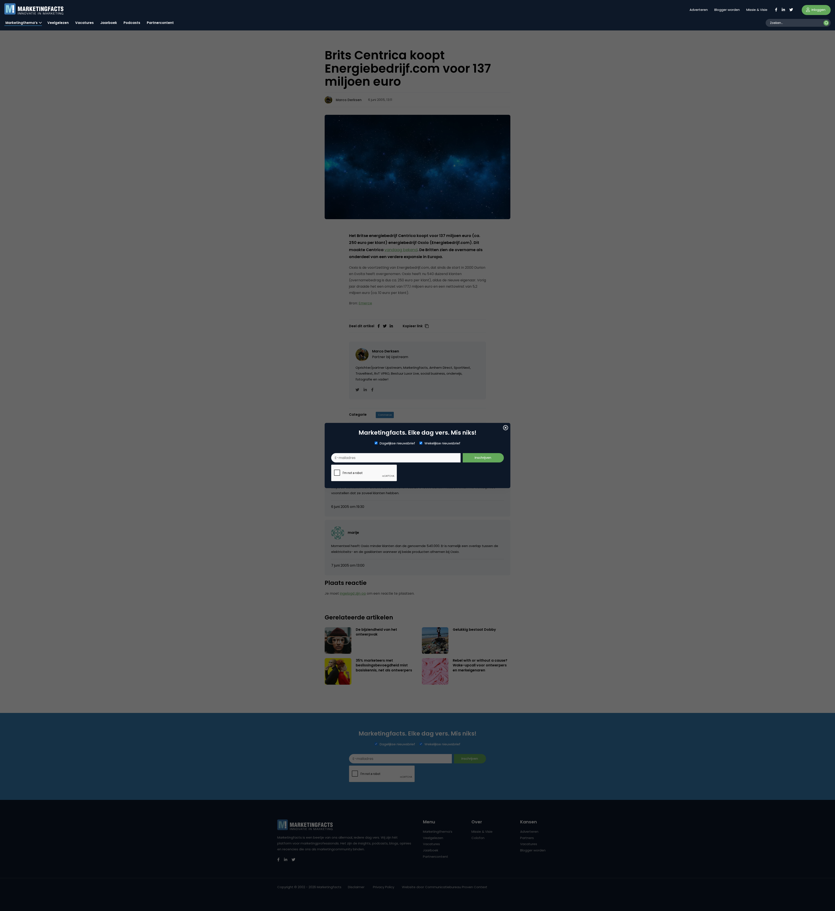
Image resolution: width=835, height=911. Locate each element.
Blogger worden (727, 9)
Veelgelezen (58, 22)
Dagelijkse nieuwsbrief (397, 443)
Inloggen (818, 9)
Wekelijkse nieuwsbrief (442, 443)
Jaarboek (108, 22)
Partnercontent (160, 22)
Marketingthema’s (21, 22)
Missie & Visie (756, 9)
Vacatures (84, 22)
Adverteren (699, 9)
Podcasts (132, 22)
